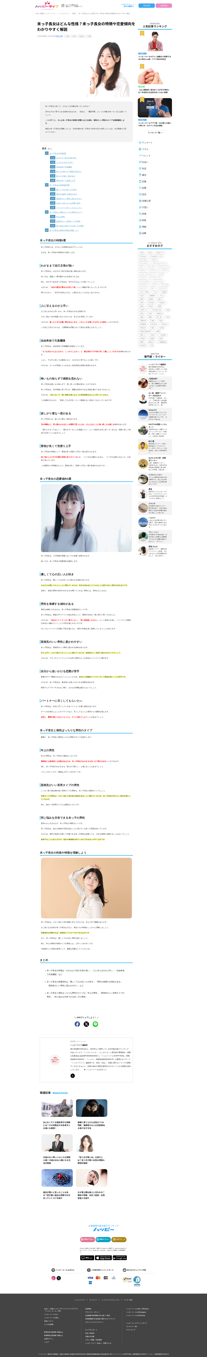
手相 (150, 313)
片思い (145, 207)
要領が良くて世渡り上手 (63, 180)
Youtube (143, 256)
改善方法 (159, 313)
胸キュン (143, 335)
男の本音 (154, 324)
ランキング (163, 288)
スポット (143, 270)
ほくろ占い (144, 260)
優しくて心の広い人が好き (64, 189)
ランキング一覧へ (155, 133)
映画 (150, 317)
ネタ (161, 274)
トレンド (146, 155)
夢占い (160, 299)
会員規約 (88, 1309)
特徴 (73, 13)
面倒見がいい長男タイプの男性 (65, 221)
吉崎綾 (151, 299)
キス (142, 267)
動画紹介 (152, 295)
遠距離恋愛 (163, 342)
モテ (153, 288)
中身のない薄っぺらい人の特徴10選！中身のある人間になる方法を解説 (57, 1160)
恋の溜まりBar (157, 310)
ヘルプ (46, 1342)
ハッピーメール (156, 277)
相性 (90, 36)
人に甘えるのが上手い (62, 162)
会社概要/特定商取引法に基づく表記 (97, 1315)
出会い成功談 (89, 1333)
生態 (74, 36)
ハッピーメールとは (51, 1314)
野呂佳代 (143, 345)
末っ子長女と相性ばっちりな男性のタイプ (64, 212)
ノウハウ (143, 277)
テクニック (155, 270)
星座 (142, 317)
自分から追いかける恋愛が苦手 (65, 202)
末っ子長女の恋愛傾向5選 (57, 184)
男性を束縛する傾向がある (64, 193)
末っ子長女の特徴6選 (56, 153)
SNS (150, 252)
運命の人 (151, 342)
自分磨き (163, 335)
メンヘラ (143, 288)
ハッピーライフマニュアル (110, 1300)
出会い (142, 53)
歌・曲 (159, 317)
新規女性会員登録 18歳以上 (53, 1332)
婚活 (144, 175)
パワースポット (145, 281)
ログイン (119, 1239)
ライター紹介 (128, 1300)
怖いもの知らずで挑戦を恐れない (66, 171)
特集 (144, 220)
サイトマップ (130, 1330)
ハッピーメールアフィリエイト (136, 1323)
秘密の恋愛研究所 (146, 331)
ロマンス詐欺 (145, 292)
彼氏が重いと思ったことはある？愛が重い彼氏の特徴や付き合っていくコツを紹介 (56, 1195)
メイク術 (165, 285)
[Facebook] (77, 1024)
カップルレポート (91, 1330)
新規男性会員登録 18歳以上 (53, 1335)
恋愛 (68, 36)
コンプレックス (164, 267)
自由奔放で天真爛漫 (61, 166)
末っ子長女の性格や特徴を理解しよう (62, 230)
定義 (144, 181)
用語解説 (143, 324)
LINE (142, 252)
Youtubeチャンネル (157, 256)
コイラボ (151, 267)
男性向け (143, 328)
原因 (142, 299)
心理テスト (144, 310)
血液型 (152, 338)
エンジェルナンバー (160, 263)
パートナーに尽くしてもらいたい (66, 207)
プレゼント (144, 285)
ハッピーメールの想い (51, 1318)
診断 (141, 86)
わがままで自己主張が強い (64, 157)
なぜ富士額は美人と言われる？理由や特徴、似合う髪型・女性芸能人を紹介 (91, 1195)
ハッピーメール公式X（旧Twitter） (138, 1309)
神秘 (144, 227)
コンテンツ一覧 (131, 1326)
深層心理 (146, 201)
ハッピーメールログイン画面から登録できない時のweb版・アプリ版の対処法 (154, 58)
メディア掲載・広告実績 (93, 1340)
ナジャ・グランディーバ (148, 274)
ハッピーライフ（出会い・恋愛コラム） (98, 1343)
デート (166, 270)
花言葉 (143, 338)
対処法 (151, 306)
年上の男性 (58, 216)
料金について (48, 1321)
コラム (145, 149)
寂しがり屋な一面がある (63, 175)
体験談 (164, 292)
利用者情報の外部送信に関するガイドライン (100, 1319)
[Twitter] (86, 1024)
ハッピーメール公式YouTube (135, 1315)
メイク (155, 285)
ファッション (159, 281)
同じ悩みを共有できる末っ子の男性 (67, 225)
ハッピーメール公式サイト (96, 1070)
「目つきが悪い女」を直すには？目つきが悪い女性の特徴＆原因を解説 (91, 1160)
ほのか (155, 260)
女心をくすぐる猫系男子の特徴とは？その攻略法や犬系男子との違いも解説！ (56, 1125)
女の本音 (151, 302)
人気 (155, 292)
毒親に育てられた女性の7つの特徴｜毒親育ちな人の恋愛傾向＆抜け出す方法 (91, 1125)
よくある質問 (48, 1324)
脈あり (153, 335)
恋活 (144, 194)
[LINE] (95, 1024)
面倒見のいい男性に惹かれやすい (66, 198)
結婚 (158, 331)
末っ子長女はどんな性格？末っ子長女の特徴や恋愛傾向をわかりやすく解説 (104, 13)
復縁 (159, 306)
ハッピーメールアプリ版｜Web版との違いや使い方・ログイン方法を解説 (154, 124)
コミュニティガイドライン (94, 1322)
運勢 (142, 342)
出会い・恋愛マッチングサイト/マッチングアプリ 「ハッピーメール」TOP (61, 1310)
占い (162, 295)
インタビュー (145, 263)
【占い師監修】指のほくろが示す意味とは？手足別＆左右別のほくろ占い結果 (153, 91)
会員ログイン (48, 1339)
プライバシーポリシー (92, 1312)
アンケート (147, 142)
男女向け (82, 36)
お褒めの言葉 (89, 1336)
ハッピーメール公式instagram (136, 1312)
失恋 (144, 168)
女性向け (162, 302)
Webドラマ (160, 252)
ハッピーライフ (63, 13)
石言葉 (162, 328)
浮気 (168, 317)
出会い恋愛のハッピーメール (45, 13)
